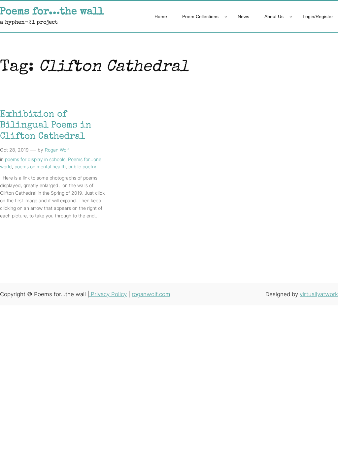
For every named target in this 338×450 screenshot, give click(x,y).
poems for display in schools (35, 159)
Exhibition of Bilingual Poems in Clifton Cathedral (45, 125)
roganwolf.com (151, 294)
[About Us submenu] (290, 16)
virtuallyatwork (319, 294)
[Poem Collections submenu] (225, 16)
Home (160, 16)
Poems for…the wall (52, 12)
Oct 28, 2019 (14, 150)
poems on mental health (40, 166)
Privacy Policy (108, 294)
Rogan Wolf (57, 150)
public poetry (82, 166)
